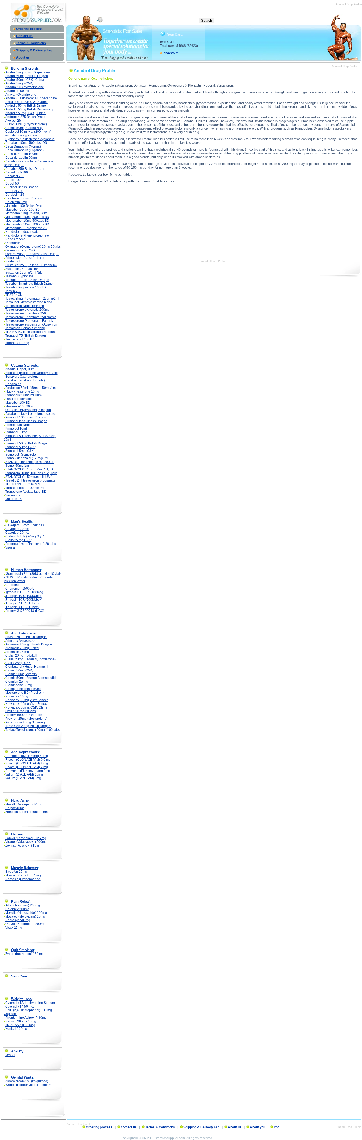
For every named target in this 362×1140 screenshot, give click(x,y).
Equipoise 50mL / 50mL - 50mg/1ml (30, 388)
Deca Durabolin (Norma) (23, 146)
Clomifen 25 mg (16, 681)
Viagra (10, 547)
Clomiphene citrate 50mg (23, 689)
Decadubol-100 (16, 172)
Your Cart (174, 35)
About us (23, 57)
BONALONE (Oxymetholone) (26, 124)
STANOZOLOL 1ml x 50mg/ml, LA (29, 469)
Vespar (10, 1055)
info (276, 1127)
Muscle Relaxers (24, 868)
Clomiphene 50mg (18, 685)
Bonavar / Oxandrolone (22, 376)
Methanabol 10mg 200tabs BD (27, 217)
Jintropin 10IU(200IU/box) (23, 600)
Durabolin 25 (14, 195)
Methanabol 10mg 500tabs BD (27, 220)
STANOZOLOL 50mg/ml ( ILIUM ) (28, 477)
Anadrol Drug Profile (213, 261)
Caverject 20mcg (17, 529)
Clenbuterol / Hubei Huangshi (26, 667)
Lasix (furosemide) (18, 399)
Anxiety (17, 1051)
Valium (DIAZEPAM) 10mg (24, 774)
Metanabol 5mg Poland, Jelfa (26, 213)
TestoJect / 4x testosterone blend (28, 302)
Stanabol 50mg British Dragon (27, 443)
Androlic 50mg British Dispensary (29, 109)
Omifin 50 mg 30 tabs (20, 711)
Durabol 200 (14, 191)
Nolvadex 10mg (16, 696)
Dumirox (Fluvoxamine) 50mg (26, 756)
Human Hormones (26, 570)
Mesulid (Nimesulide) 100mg (26, 913)
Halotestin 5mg (16, 202)
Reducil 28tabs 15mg (20, 1021)
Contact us (24, 36)
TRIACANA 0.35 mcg (20, 1025)
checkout (171, 53)
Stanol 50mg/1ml (17, 465)
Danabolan (13, 384)
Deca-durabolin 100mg (22, 154)
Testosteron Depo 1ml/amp (24, 306)
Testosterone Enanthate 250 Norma (30, 317)
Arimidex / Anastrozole (21, 641)
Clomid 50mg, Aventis (21, 674)
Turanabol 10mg (17, 343)
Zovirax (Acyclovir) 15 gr (22, 845)
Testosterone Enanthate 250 (25, 313)
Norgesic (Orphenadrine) (23, 879)
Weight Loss (21, 999)
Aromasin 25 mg (17, 652)
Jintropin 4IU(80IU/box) (22, 607)
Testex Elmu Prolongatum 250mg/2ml (32, 298)
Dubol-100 (13, 180)
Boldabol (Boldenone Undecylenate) (31, 373)
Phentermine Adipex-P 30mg (26, 1017)
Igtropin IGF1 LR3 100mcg (24, 592)
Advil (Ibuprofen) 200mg (22, 905)
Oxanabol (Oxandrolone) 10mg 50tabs (33, 246)
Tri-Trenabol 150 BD (20, 339)
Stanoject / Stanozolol (21, 454)
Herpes (17, 834)
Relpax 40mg (15, 808)
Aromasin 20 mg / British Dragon (28, 644)
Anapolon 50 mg (17, 91)
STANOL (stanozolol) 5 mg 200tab (29, 462)
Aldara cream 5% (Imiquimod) (26, 1081)
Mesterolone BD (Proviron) (24, 692)
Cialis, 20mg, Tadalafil (21, 655)
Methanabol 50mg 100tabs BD (27, 224)
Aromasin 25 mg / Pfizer (22, 648)
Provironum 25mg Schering (25, 722)
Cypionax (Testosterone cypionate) (30, 139)
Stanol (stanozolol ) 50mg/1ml (26, 458)
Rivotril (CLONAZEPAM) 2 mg (26, 763)
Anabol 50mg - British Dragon (26, 76)
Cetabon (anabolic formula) (25, 380)
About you (257, 1127)
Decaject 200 (14, 176)
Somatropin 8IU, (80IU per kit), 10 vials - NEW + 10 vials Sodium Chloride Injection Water (32, 577)
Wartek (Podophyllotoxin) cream (28, 1085)
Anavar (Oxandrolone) (21, 94)
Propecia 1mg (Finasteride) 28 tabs (30, 544)
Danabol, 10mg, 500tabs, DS (26, 143)
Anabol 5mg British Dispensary (27, 72)
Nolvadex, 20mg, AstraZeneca (26, 700)
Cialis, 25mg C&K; (18, 663)
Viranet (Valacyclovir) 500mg (26, 842)
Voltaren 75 (13, 499)
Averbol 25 (13, 120)
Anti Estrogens (23, 633)
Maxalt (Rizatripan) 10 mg (23, 804)
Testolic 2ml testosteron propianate (30, 480)
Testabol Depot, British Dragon (27, 280)
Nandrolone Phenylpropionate (27, 235)
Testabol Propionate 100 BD (25, 287)
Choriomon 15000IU (20, 588)
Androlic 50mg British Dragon (26, 106)
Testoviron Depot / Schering (25, 328)
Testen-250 (13, 291)
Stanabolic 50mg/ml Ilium (23, 395)
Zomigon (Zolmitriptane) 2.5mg (27, 812)
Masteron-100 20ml (19, 406)
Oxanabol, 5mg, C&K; (20, 250)
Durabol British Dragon (21, 187)
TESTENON (14, 295)
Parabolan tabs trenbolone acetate (30, 414)
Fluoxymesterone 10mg (22, 391)
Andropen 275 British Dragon (26, 117)
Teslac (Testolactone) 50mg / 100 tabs (32, 730)
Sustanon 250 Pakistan (22, 269)
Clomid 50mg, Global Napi (24, 128)
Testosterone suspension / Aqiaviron (31, 324)
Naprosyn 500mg (17, 920)
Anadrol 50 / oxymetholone (24, 87)
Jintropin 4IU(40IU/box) (22, 603)
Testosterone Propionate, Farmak (29, 321)
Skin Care (19, 976)
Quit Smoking (22, 950)
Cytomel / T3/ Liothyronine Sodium (30, 1003)
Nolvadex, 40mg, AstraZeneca (26, 704)
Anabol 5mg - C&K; (19, 83)
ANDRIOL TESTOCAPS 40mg (26, 102)
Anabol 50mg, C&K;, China (24, 80)
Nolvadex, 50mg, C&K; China (26, 707)
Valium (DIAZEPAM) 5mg (23, 778)
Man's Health (21, 521)
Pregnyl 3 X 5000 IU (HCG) (24, 611)
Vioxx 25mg (13, 927)
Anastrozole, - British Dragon (26, 637)
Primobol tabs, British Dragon (26, 421)
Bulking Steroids (25, 68)
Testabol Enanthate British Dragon (30, 284)
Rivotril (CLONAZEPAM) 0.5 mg (28, 760)
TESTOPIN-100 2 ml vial (22, 484)
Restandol (12, 261)
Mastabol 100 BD (17, 402)
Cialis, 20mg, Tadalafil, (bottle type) (30, 659)
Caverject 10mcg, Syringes (24, 525)
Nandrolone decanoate (22, 232)
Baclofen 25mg (16, 872)
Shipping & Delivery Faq (34, 50)
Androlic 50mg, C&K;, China (25, 113)
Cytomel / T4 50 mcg (20, 1006)
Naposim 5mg (15, 239)
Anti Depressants (25, 752)
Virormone (12, 495)
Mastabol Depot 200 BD (22, 209)
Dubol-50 (12, 183)
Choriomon (13, 585)
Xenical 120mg (16, 1029)
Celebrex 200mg (17, 909)
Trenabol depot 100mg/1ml (24, 488)
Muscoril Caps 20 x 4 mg (23, 875)
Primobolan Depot (18, 425)
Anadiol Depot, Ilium (19, 369)
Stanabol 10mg (16, 432)
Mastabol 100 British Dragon (25, 206)
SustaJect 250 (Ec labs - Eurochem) (31, 265)
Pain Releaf (20, 901)
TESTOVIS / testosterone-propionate (31, 332)
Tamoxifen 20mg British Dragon (28, 726)
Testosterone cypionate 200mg (27, 309)
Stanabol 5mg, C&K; (19, 451)
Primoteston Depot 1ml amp (25, 258)
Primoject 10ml (16, 428)
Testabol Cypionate (19, 276)
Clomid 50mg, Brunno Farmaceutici (30, 678)
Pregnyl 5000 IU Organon (23, 715)
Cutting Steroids (24, 365)
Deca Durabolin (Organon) (24, 150)
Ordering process (29, 29)
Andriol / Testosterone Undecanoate (31, 98)
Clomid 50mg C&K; (19, 670)
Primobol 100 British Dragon (25, 417)
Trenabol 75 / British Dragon (25, 335)
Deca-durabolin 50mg (21, 157)
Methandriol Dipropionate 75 (26, 228)
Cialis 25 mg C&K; (18, 540)
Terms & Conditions (31, 43)
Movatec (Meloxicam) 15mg (25, 916)
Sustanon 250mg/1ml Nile (24, 272)
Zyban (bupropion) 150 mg (24, 954)
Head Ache (20, 801)
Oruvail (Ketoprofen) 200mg (25, 924)
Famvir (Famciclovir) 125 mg (25, 838)
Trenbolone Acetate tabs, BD (25, 491)
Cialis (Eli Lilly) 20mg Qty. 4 (25, 536)
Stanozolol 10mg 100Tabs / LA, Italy (31, 473)
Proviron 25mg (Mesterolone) (26, 718)
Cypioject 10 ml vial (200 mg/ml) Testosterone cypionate (27, 133)
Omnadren (13, 243)
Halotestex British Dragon (23, 198)
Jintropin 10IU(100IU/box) (23, 596)
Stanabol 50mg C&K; (20, 447)
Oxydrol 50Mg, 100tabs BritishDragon (32, 254)
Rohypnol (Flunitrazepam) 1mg (27, 771)
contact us (129, 1127)
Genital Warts (22, 1077)
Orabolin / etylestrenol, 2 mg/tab (28, 410)
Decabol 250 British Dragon (25, 169)
